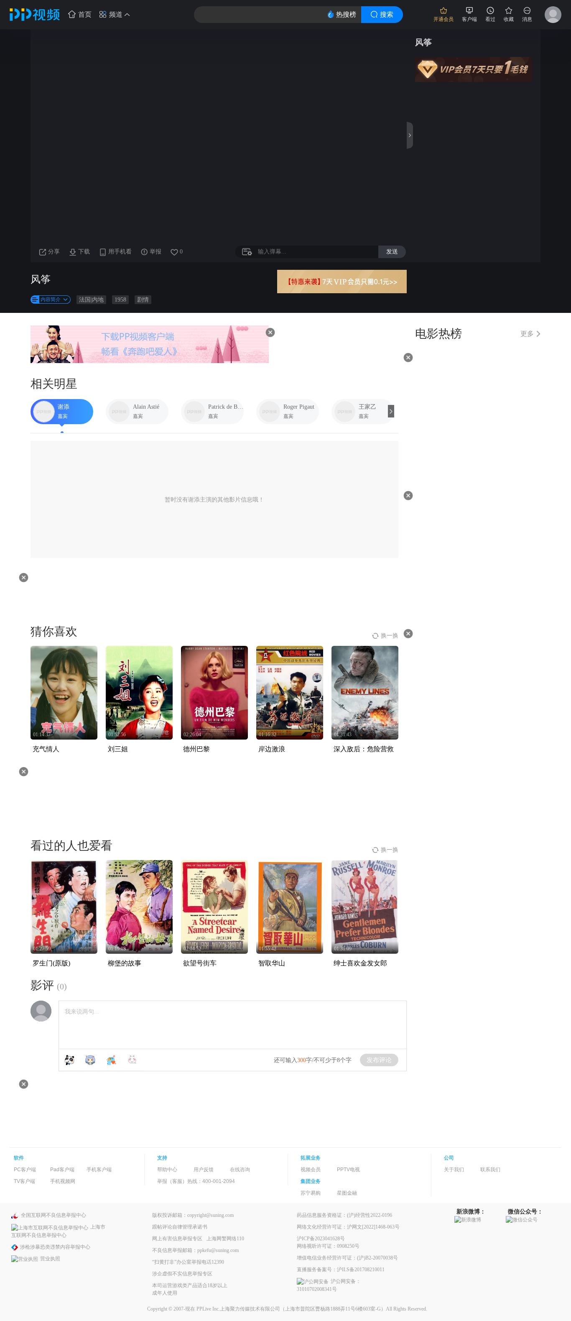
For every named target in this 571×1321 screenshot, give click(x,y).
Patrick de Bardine (226, 407)
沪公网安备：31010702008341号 (329, 1285)
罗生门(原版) (51, 963)
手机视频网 (62, 1181)
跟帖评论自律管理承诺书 (179, 1227)
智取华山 (271, 963)
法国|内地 (91, 300)
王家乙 (367, 407)
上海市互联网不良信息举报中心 (58, 1231)
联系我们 (490, 1170)
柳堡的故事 (124, 963)
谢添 (63, 407)
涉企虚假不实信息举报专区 (182, 1274)
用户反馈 (204, 1170)
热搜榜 (346, 14)
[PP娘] (90, 1060)
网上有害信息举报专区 (177, 1239)
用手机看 (120, 251)
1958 (120, 300)
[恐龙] (111, 1060)
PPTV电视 (348, 1170)
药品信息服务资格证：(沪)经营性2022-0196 (344, 1215)
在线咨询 (240, 1170)
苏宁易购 (311, 1193)
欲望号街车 (200, 963)
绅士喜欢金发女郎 (360, 963)
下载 (84, 251)
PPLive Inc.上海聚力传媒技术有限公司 (238, 1309)
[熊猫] (69, 1060)
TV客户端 (24, 1181)
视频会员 (311, 1170)
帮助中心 (167, 1170)
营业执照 (50, 1259)
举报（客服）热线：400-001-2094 (196, 1181)
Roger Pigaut (298, 407)
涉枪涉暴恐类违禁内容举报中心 (55, 1247)
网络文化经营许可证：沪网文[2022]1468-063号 (348, 1227)
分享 (54, 251)
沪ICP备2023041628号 (321, 1239)
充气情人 (46, 749)
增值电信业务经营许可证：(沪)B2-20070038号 (347, 1258)
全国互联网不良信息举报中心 (53, 1215)
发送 (392, 251)
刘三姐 (118, 749)
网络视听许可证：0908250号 (328, 1246)
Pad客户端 (62, 1170)
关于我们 (454, 1170)
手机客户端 (99, 1170)
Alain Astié (146, 407)
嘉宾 (63, 416)
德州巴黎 (196, 749)
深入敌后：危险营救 (364, 749)
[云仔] (132, 1060)
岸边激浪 (271, 749)
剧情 (143, 300)
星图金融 (347, 1193)
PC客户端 (25, 1170)
